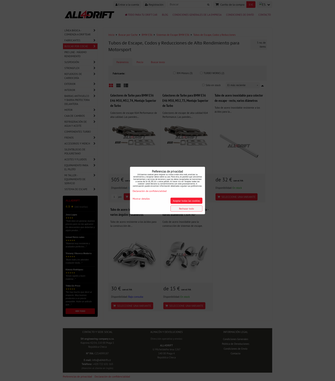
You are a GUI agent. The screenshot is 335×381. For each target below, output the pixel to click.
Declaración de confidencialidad (150, 191)
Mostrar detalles (141, 198)
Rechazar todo (186, 208)
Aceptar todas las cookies (186, 200)
